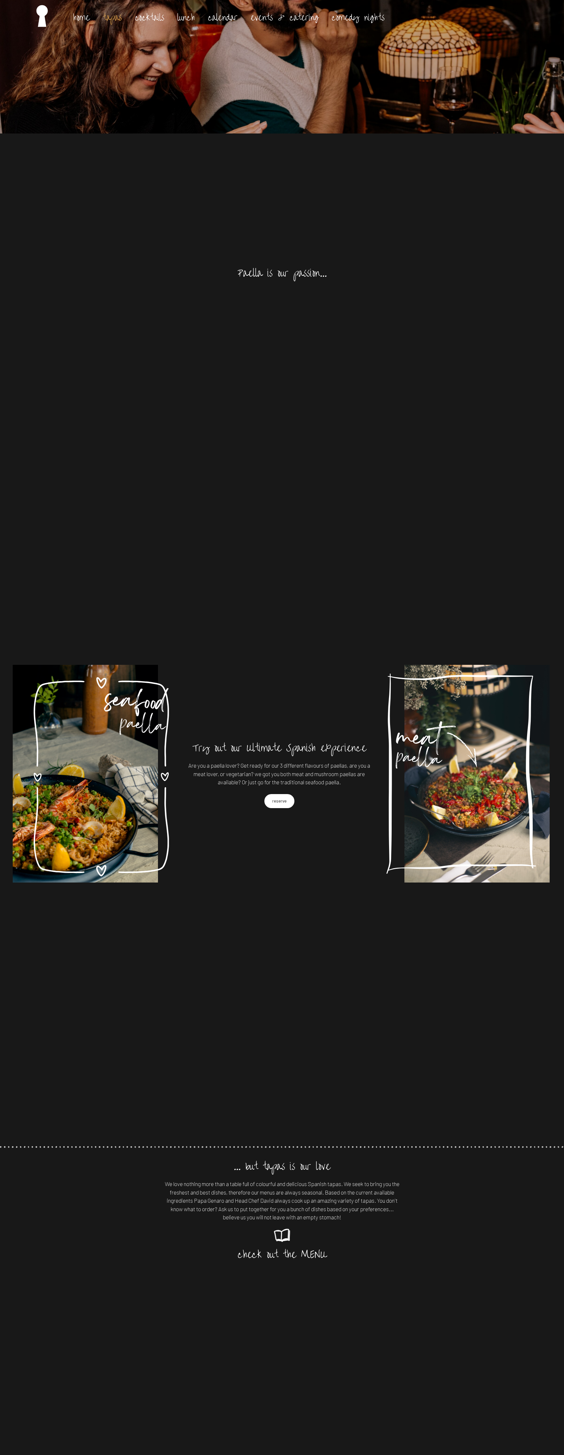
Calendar (223, 16)
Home (81, 16)
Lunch (186, 16)
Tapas (112, 16)
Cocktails (149, 16)
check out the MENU (282, 1253)
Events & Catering (285, 16)
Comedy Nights (358, 16)
